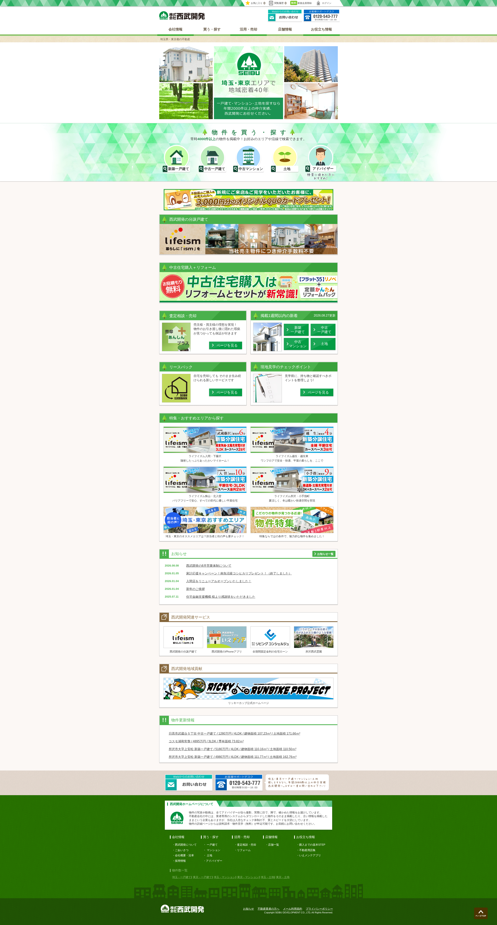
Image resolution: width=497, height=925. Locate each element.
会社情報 (175, 29)
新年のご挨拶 (195, 589)
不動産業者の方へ (268, 908)
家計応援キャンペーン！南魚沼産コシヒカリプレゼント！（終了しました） (239, 573)
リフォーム (244, 850)
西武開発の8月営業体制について (208, 565)
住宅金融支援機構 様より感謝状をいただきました (220, 596)
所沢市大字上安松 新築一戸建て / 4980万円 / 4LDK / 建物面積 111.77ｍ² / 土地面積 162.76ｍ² (232, 756)
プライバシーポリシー (319, 908)
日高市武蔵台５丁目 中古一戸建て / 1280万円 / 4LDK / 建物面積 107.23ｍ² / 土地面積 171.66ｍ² (234, 733)
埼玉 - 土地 (267, 877)
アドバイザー (214, 860)
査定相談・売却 (246, 844)
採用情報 (180, 860)
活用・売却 (248, 29)
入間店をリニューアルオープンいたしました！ (218, 581)
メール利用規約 (292, 908)
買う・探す (212, 29)
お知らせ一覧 (325, 553)
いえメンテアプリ (310, 855)
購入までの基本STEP (312, 844)
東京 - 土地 (282, 877)
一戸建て (212, 844)
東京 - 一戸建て (202, 877)
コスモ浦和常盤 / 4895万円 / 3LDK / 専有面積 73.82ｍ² (206, 741)
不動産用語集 (307, 850)
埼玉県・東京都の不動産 (175, 39)
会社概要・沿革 (184, 855)
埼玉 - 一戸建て (181, 877)
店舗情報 (285, 29)
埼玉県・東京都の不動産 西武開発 (182, 15)
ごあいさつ (182, 850)
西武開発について (186, 844)
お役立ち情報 (321, 29)
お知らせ (248, 908)
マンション (213, 850)
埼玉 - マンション (224, 877)
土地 (209, 855)
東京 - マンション (248, 877)
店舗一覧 (273, 844)
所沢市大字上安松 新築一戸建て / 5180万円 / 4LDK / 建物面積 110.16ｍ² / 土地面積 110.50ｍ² (232, 749)
